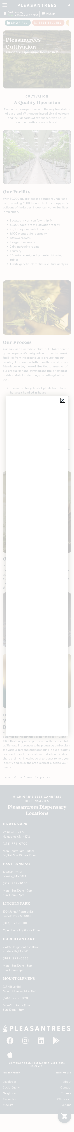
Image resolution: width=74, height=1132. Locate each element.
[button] (63, 400)
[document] (37, 566)
